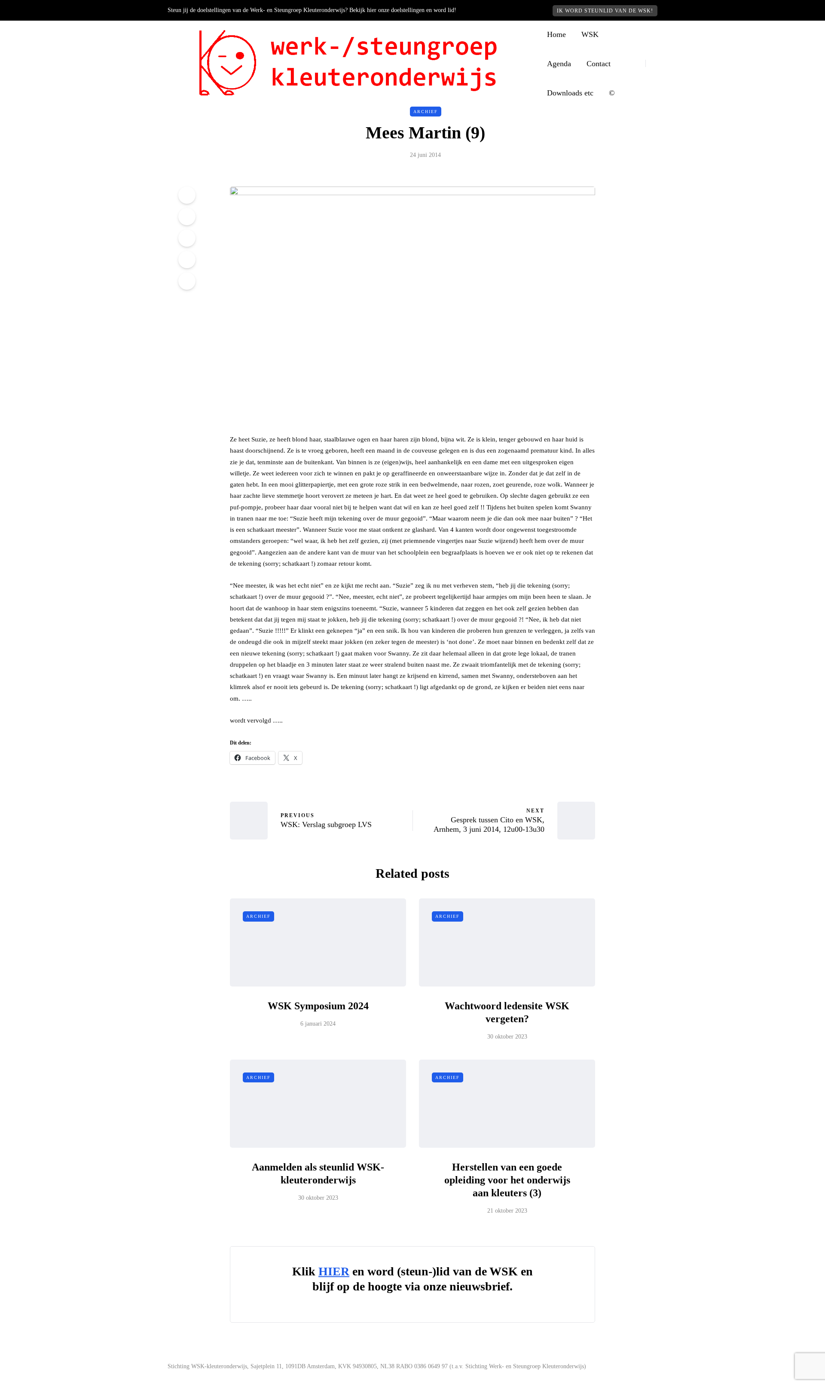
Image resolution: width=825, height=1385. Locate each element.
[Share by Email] (187, 281)
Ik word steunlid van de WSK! (605, 11)
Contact (599, 63)
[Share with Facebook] (187, 195)
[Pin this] (187, 259)
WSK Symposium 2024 (318, 1005)
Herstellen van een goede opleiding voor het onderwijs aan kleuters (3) (507, 1179)
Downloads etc (570, 93)
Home (556, 34)
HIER (333, 1271)
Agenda (559, 63)
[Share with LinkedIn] (187, 238)
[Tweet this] (187, 216)
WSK (590, 34)
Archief (425, 111)
